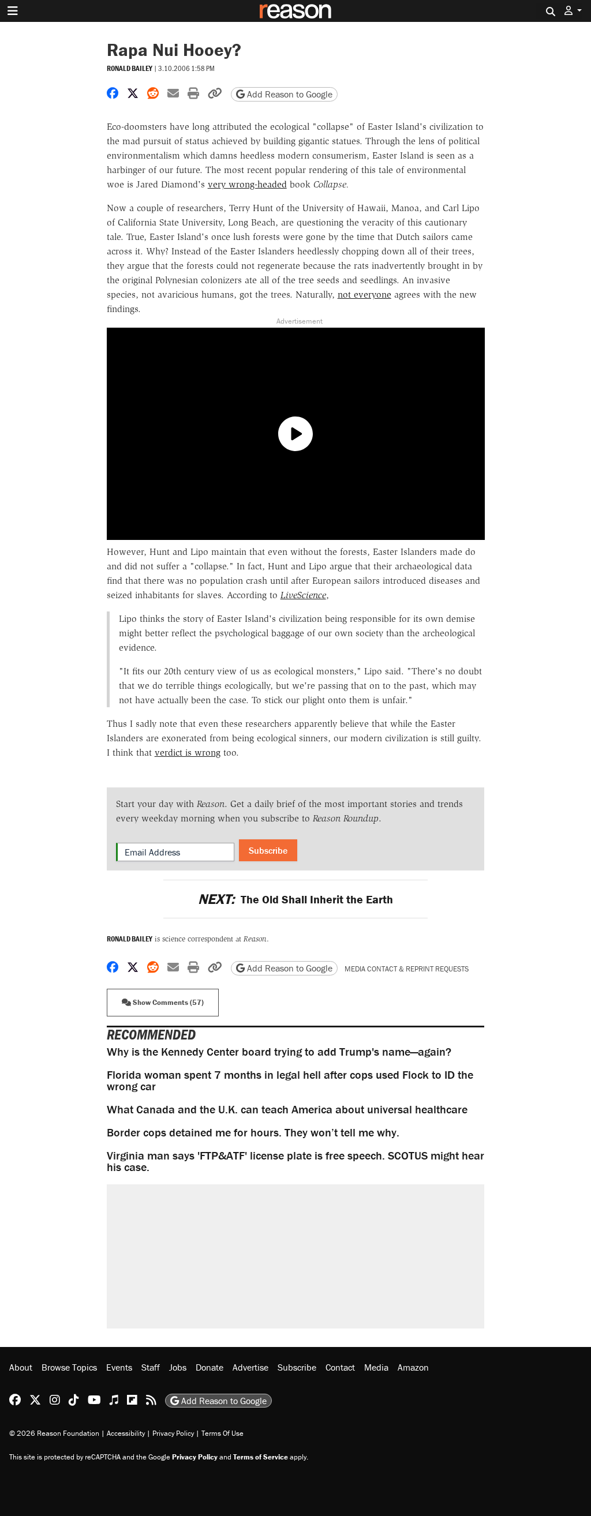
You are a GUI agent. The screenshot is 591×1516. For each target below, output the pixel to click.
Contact (340, 1367)
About (20, 1367)
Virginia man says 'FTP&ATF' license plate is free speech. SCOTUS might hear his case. (295, 1161)
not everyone (364, 294)
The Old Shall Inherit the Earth (295, 899)
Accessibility (126, 1433)
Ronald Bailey (129, 68)
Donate (209, 1367)
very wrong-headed (247, 184)
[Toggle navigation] (12, 11)
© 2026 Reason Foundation (54, 1433)
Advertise (250, 1367)
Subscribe (268, 850)
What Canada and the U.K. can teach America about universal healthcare (287, 1109)
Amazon (413, 1367)
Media (376, 1367)
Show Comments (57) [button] (167, 1002)
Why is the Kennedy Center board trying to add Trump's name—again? (279, 1051)
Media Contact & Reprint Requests (407, 969)
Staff (150, 1367)
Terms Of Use (222, 1433)
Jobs (177, 1367)
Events (119, 1367)
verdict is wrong (187, 752)
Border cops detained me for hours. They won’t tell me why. (253, 1132)
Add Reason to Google (288, 94)
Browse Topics (69, 1367)
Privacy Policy (173, 1433)
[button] (573, 10)
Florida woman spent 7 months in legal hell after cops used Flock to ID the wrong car (290, 1080)
